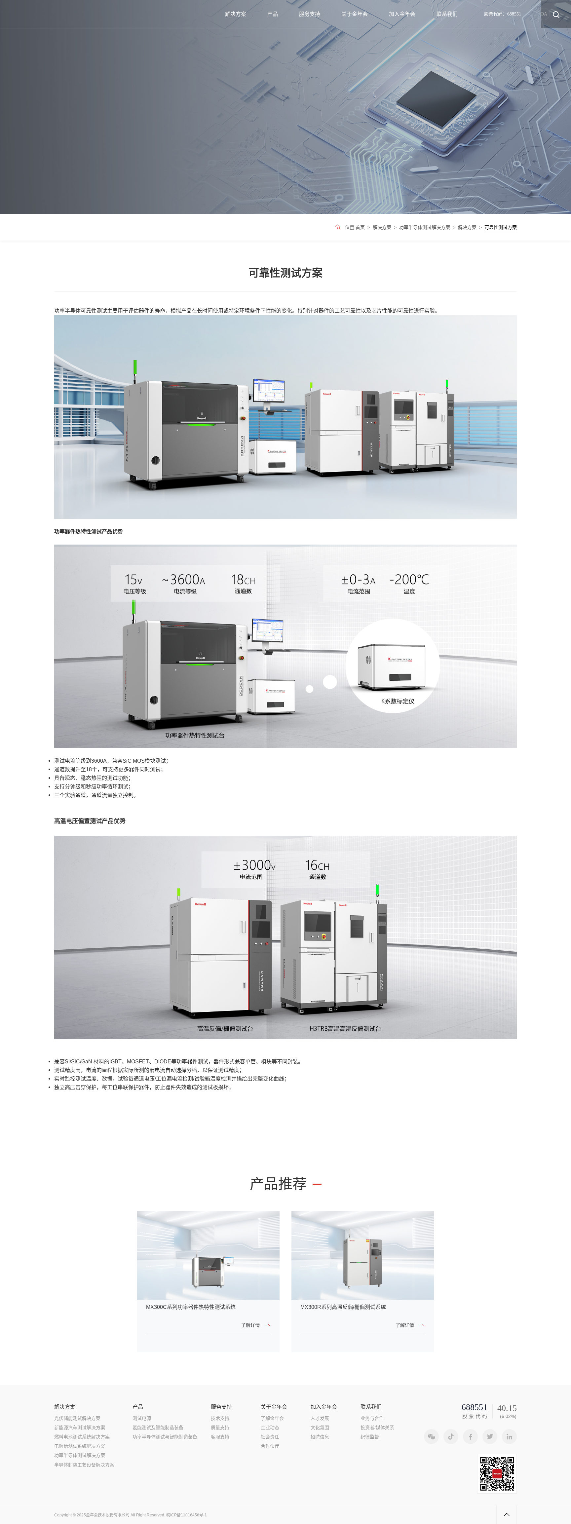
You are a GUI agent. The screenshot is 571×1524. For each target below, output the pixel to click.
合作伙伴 (270, 1446)
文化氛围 (320, 1427)
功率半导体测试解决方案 (424, 227)
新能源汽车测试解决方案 (79, 1427)
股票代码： (502, 14)
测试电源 (142, 1418)
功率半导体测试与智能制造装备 (165, 1436)
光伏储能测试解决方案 (77, 1418)
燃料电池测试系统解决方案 (82, 1436)
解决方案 (235, 14)
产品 (272, 14)
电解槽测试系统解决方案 (79, 1446)
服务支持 (309, 14)
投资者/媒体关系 (377, 1427)
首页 (360, 227)
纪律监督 (370, 1436)
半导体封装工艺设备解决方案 (84, 1464)
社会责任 (270, 1436)
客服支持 (220, 1436)
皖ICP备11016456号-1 (186, 1515)
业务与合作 (372, 1418)
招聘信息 (320, 1436)
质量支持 (220, 1427)
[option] (208, 1281)
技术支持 (220, 1418)
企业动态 (270, 1427)
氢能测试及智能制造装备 (158, 1427)
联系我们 (447, 14)
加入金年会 (402, 14)
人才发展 (320, 1418)
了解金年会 (272, 1418)
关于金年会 (354, 14)
